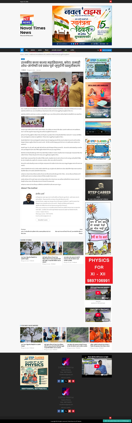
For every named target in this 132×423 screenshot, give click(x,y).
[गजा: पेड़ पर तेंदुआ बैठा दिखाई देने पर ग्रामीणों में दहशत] (30, 248)
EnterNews (71, 421)
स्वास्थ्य (40, 50)
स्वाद (66, 50)
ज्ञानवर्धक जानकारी (56, 50)
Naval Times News (32, 30)
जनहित (72, 50)
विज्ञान (46, 50)
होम (27, 50)
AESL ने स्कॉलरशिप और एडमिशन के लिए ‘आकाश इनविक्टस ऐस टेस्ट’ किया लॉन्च (36, 231)
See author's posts (43, 220)
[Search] (98, 50)
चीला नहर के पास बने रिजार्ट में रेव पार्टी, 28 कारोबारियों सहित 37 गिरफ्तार (68, 231)
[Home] (22, 50)
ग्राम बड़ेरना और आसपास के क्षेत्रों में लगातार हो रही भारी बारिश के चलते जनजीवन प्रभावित (72, 259)
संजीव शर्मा (24, 70)
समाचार (33, 50)
